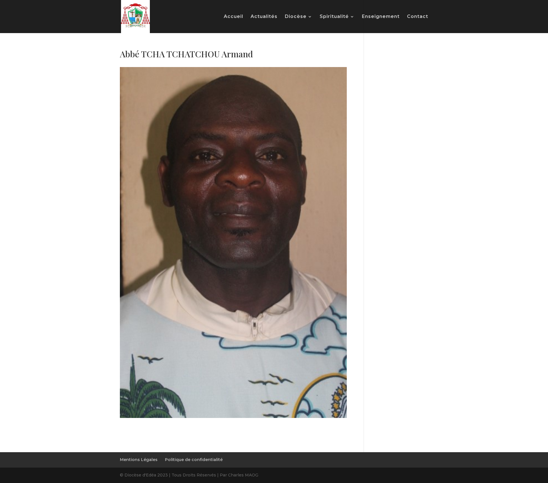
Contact (417, 17)
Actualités (264, 17)
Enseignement (381, 17)
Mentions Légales (139, 459)
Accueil (233, 17)
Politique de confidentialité (194, 459)
